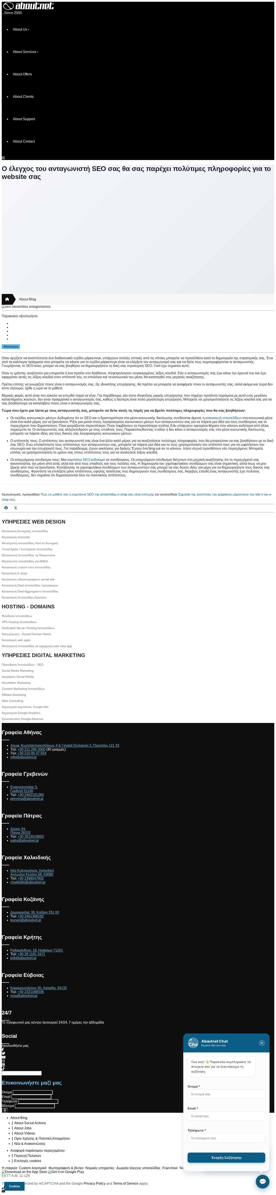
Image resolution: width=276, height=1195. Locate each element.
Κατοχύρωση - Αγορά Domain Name (26, 634)
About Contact (24, 141)
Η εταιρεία (9, 1168)
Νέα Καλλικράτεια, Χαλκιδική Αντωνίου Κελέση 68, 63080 (32, 872)
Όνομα (7, 1092)
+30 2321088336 (31, 992)
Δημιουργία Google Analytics (21, 713)
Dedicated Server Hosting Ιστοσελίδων (28, 628)
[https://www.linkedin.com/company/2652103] (3, 1065)
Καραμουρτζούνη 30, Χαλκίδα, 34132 (38, 988)
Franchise (170, 1168)
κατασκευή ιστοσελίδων (223, 418)
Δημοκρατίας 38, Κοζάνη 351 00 (34, 912)
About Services (24, 52)
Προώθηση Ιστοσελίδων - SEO (23, 664)
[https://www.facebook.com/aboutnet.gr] (3, 1049)
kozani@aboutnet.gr (25, 920)
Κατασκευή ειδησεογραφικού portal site (28, 579)
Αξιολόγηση (10, 346)
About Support (24, 119)
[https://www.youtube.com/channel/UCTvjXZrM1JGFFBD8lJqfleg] (4, 1057)
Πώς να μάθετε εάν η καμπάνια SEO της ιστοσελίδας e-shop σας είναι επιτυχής (97, 494)
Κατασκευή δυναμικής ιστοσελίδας (25, 531)
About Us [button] (20, 29)
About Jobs (22, 1128)
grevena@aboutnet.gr (27, 798)
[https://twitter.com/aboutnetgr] (3, 1053)
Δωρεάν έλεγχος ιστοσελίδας (138, 1168)
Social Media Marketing (18, 670)
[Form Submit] (5, 1110)
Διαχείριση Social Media (18, 676)
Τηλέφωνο (9, 1101)
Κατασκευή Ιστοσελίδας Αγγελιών (24, 597)
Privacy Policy (94, 1183)
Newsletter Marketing (16, 682)
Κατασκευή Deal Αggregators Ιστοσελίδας (30, 591)
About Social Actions (30, 1123)
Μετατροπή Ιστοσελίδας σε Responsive (28, 555)
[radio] (142, 323)
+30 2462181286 (31, 795)
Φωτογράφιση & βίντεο (66, 1168)
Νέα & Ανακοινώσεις (29, 1143)
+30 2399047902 (31, 878)
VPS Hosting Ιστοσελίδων (19, 622)
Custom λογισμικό (33, 1168)
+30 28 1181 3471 (31, 954)
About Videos (24, 1133)
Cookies (14, 1186)
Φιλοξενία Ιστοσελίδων (17, 616)
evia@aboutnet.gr (24, 996)
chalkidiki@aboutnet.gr (27, 882)
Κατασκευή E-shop (14, 573)
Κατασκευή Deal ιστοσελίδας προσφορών (30, 585)
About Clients (23, 96)
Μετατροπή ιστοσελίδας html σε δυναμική (30, 543)
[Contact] (138, 1191)
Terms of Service (125, 1183)
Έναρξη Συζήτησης (226, 1158)
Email (6, 1097)
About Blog (27, 299)
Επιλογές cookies (27, 1161)
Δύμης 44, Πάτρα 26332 (20, 830)
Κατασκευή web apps (16, 640)
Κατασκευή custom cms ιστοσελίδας (26, 567)
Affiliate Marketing (14, 694)
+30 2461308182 (31, 916)
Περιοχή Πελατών (27, 1156)
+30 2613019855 (31, 836)
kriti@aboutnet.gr (23, 958)
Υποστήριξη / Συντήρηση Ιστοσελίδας (27, 549)
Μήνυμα (8, 1106)
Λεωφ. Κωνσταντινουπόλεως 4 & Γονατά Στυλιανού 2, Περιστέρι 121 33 (64, 745)
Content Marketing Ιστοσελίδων (23, 688)
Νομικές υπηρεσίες (99, 1168)
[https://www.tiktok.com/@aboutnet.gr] (3, 1069)
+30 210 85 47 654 (32, 753)
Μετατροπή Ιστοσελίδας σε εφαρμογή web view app (37, 646)
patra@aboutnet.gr (24, 840)
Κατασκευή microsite (16, 537)
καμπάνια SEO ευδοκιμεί (86, 460)
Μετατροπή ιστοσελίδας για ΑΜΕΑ (25, 561)
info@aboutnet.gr (23, 757)
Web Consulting (12, 700)
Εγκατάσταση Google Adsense (22, 719)
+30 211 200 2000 (31, 749)
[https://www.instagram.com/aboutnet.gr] (3, 1061)
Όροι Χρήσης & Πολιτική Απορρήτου (42, 1138)
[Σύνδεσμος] (7, 299)
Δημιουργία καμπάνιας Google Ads (25, 707)
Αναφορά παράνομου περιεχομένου (37, 1150)
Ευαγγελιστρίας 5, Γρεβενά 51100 (24, 789)
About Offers (22, 74)
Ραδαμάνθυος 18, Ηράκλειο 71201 (36, 950)
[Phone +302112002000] (138, 1187)
